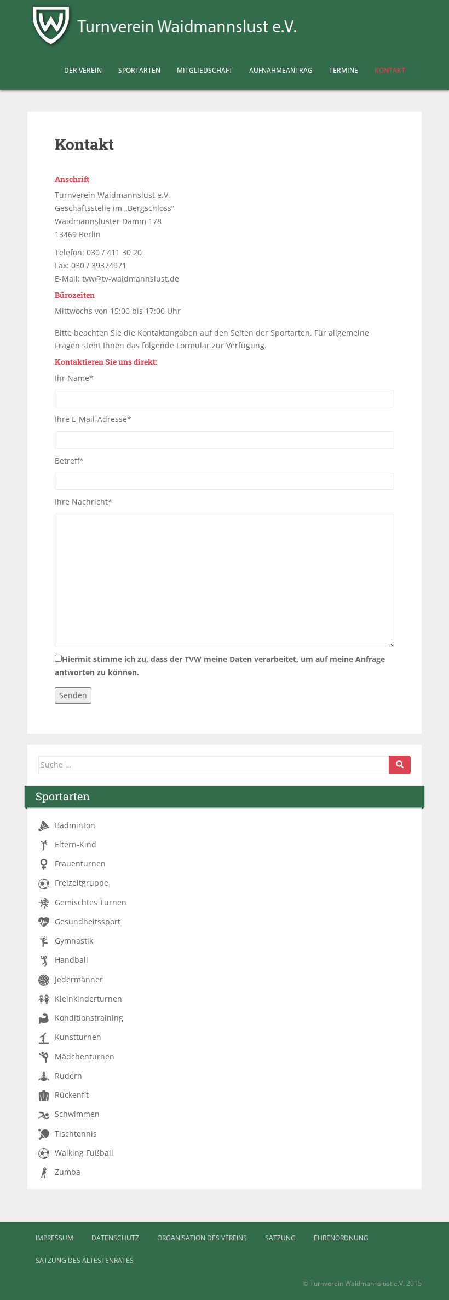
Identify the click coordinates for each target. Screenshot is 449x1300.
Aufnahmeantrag (281, 70)
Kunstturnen (78, 1037)
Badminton (75, 825)
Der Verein (83, 70)
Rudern (68, 1076)
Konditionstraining (89, 1018)
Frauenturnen (80, 864)
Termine (343, 70)
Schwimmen (77, 1114)
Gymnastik (74, 941)
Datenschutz (115, 1238)
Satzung (280, 1238)
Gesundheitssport (87, 922)
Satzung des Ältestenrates (85, 1260)
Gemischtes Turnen (90, 902)
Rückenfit (72, 1095)
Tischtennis (76, 1134)
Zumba (67, 1172)
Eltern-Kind (75, 845)
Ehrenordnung (341, 1238)
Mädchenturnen (84, 1057)
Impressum (54, 1238)
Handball (71, 960)
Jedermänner (79, 980)
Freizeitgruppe (81, 883)
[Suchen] (400, 765)
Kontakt (390, 70)
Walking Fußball (84, 1153)
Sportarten (139, 70)
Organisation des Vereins (202, 1238)
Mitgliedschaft (205, 70)
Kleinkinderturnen (88, 999)
